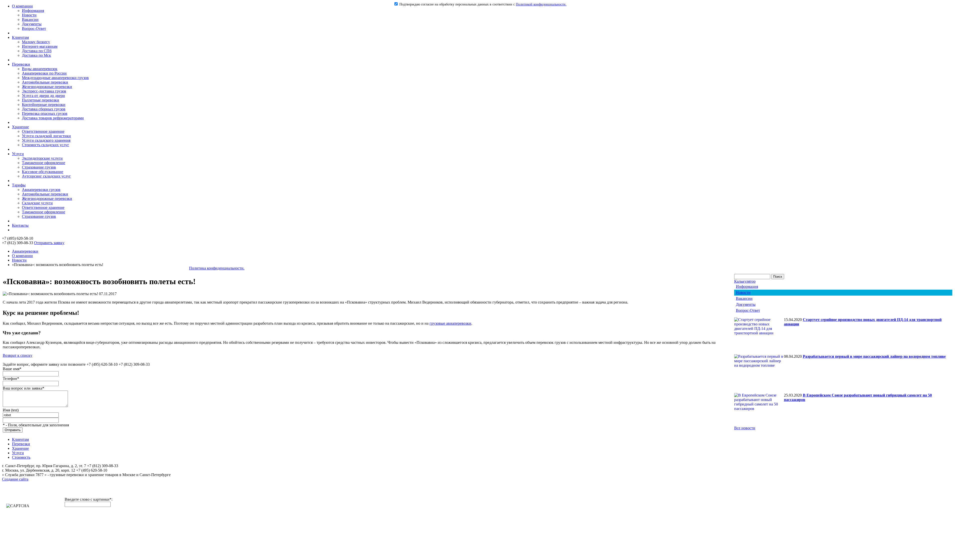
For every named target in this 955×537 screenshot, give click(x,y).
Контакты (20, 225)
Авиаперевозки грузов (41, 189)
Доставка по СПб (36, 51)
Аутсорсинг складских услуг (46, 176)
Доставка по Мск (36, 55)
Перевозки (21, 64)
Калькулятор (745, 281)
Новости (29, 15)
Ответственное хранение (43, 131)
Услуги (18, 154)
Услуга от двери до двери (43, 95)
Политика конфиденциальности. (216, 268)
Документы (32, 24)
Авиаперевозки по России (44, 73)
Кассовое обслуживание (42, 172)
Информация (33, 10)
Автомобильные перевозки (45, 82)
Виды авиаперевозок (39, 69)
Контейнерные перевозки (43, 104)
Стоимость (21, 457)
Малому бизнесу (36, 42)
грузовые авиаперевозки (450, 323)
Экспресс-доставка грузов (44, 91)
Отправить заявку (49, 243)
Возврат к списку (17, 355)
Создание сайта (15, 479)
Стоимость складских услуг (45, 145)
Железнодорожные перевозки (47, 87)
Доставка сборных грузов (43, 109)
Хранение (20, 127)
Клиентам (20, 37)
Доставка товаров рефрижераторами (53, 118)
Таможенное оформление (43, 163)
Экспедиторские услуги (42, 158)
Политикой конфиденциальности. (541, 4)
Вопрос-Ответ (34, 28)
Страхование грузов (39, 167)
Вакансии (30, 19)
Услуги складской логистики (46, 136)
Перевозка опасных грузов (44, 113)
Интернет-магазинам (39, 46)
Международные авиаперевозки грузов (55, 78)
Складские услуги (37, 203)
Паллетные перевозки (40, 100)
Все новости (744, 428)
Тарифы (19, 185)
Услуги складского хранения (46, 140)
